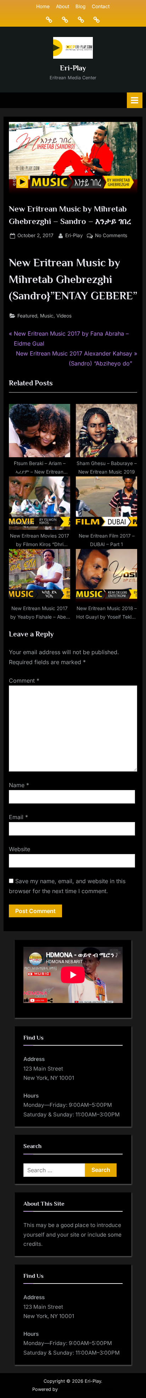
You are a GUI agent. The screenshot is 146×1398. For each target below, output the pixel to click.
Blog (80, 6)
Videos (64, 316)
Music (47, 316)
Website (19, 849)
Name (19, 785)
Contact (101, 6)
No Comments (111, 236)
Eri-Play (73, 68)
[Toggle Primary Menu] (134, 100)
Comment (24, 680)
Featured (27, 316)
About (62, 6)
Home (43, 6)
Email (18, 817)
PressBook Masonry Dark (86, 1389)
